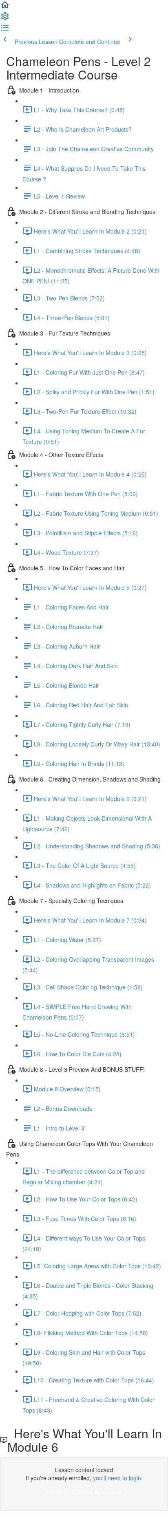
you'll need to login (117, 1478)
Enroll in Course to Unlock (84, 1492)
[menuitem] (5, 19)
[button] (5, 7)
